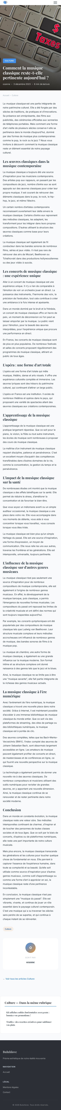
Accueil (6, 95)
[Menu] (55, 2)
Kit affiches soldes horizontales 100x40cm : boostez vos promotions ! (27, 1014)
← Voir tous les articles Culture (18, 978)
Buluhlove (10, 1052)
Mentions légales (10, 1087)
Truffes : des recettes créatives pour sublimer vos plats (28, 1023)
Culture (9, 61)
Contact (6, 1092)
